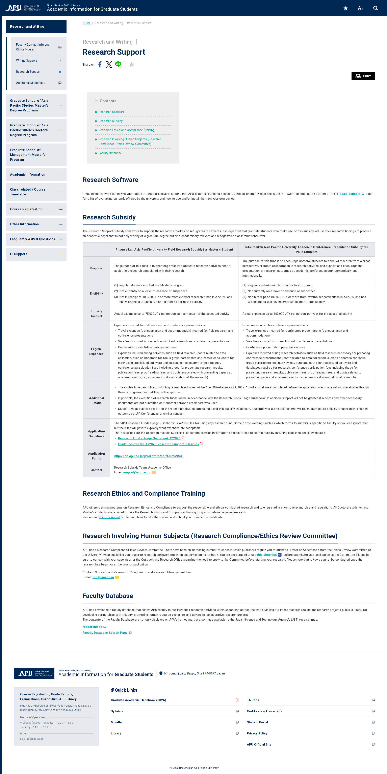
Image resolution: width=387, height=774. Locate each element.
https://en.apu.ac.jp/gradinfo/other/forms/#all (148, 456)
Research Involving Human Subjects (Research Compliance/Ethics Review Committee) (130, 141)
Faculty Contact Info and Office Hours (33, 47)
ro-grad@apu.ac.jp (137, 472)
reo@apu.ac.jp (103, 577)
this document (109, 517)
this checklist (267, 555)
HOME (87, 23)
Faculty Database (110, 153)
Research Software (112, 112)
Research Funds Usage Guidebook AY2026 (149, 438)
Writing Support (26, 60)
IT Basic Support (348, 194)
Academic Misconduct (31, 83)
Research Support (28, 71)
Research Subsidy (111, 121)
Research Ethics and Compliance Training (126, 130)
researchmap (92, 627)
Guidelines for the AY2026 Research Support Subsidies (158, 444)
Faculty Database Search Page (105, 633)
